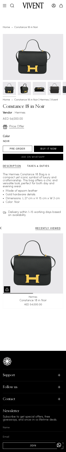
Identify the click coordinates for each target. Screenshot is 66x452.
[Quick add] (7, 289)
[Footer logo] (7, 361)
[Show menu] (4, 6)
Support (9, 375)
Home (6, 27)
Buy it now (48, 148)
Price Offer (16, 126)
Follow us (10, 387)
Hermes (33, 297)
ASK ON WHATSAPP (33, 157)
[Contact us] (59, 445)
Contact (9, 399)
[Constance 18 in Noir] (33, 263)
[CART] (61, 6)
